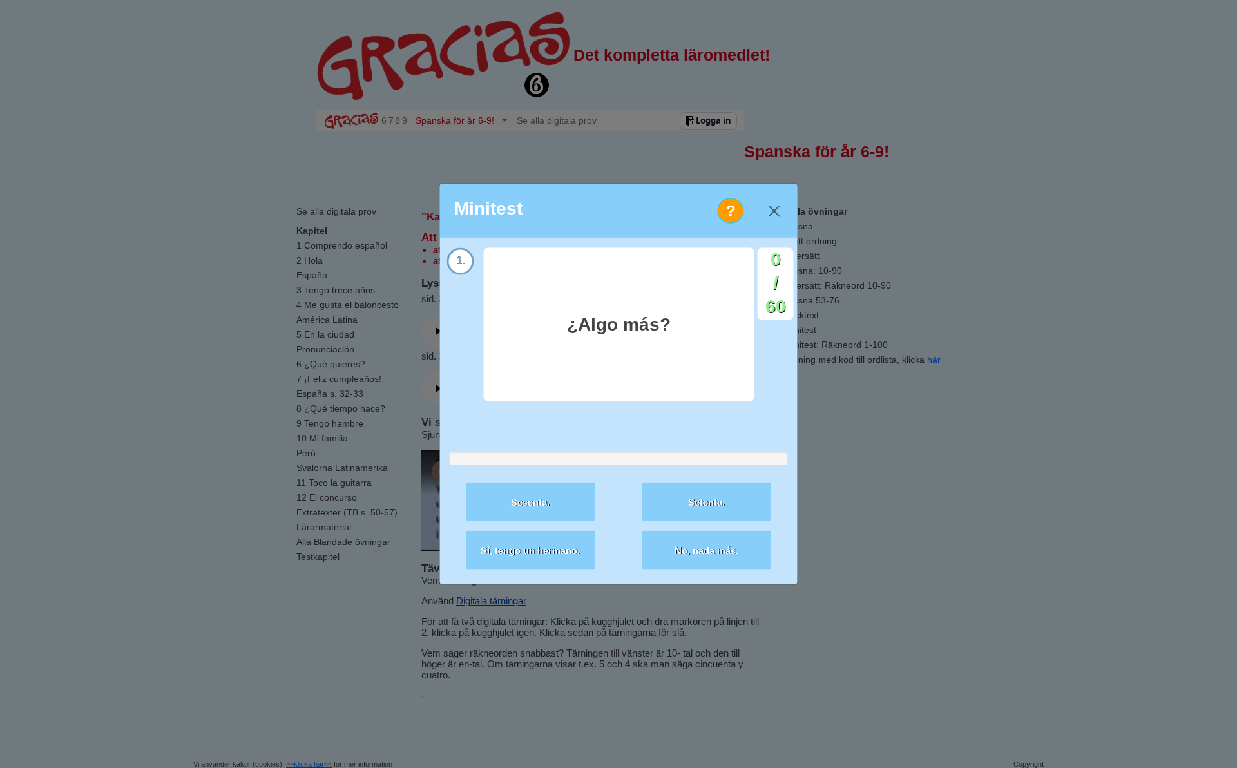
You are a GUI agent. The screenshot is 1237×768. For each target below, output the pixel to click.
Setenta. (706, 501)
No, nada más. (706, 549)
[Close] (774, 211)
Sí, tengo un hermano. (530, 549)
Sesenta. (530, 501)
